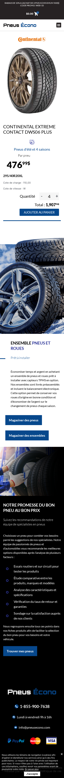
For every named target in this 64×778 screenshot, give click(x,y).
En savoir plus (32, 769)
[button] (58, 25)
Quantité (28, 196)
